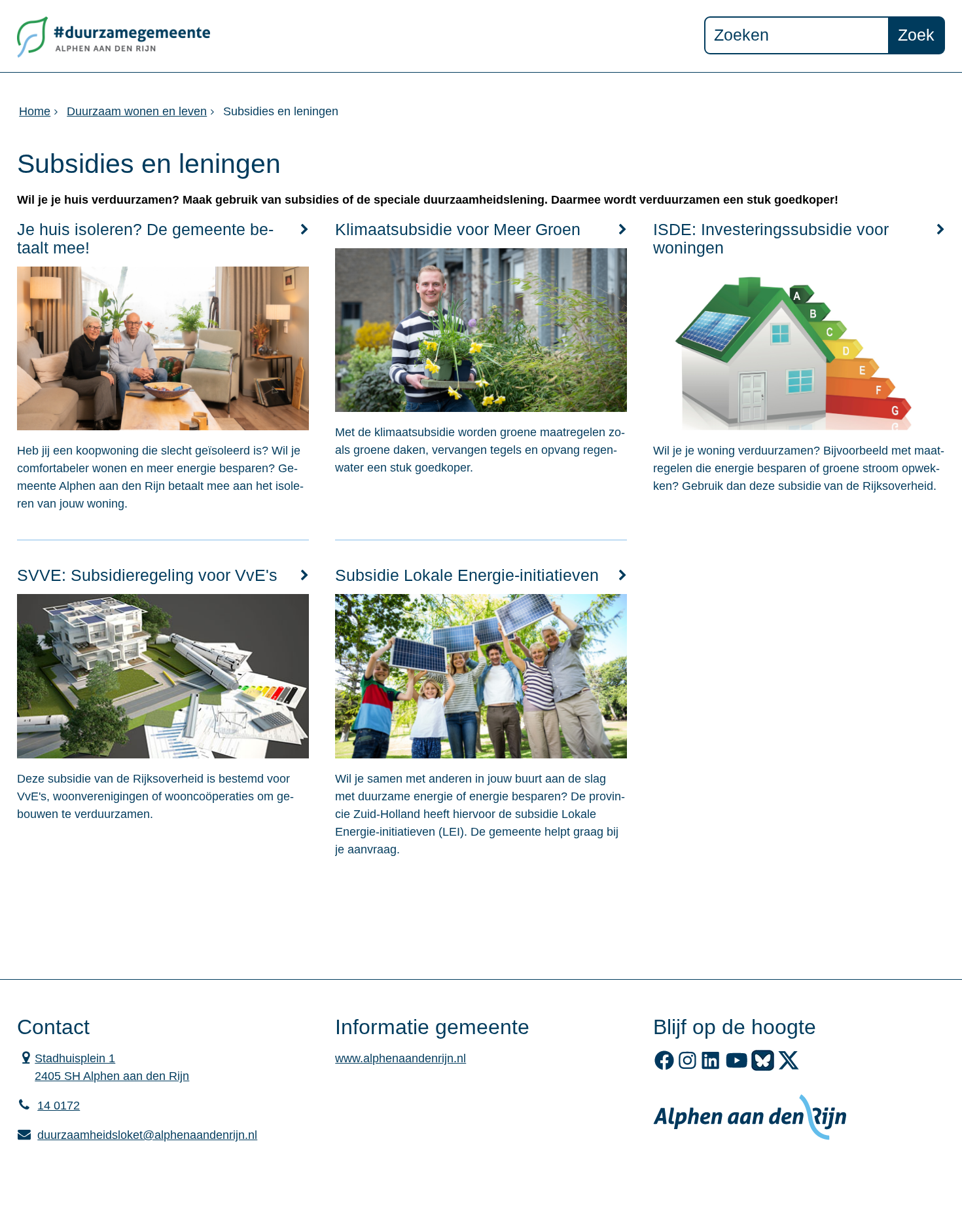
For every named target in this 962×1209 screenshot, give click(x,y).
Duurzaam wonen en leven (137, 111)
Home (34, 111)
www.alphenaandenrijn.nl (400, 1058)
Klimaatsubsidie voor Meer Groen (457, 229)
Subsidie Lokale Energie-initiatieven (467, 575)
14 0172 (58, 1105)
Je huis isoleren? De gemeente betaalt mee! (145, 239)
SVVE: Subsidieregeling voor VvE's (147, 575)
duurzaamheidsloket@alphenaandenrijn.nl (137, 1135)
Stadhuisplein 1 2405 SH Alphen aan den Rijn (103, 1066)
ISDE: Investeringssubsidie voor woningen (771, 239)
